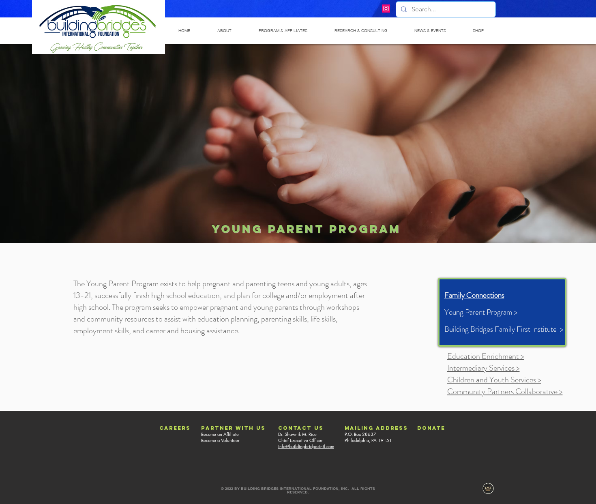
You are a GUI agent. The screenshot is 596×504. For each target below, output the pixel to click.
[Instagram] (386, 8)
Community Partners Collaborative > (505, 391)
